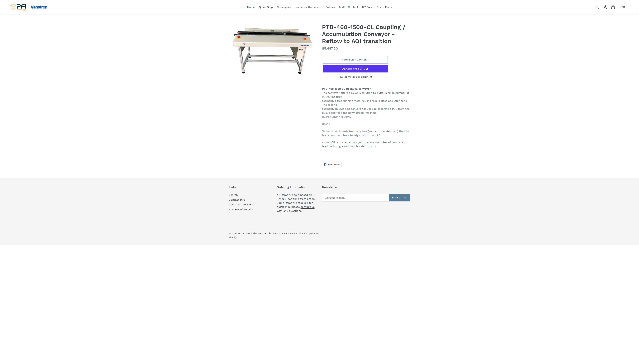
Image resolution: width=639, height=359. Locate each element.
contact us (308, 206)
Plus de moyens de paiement (355, 76)
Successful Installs (241, 209)
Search (233, 194)
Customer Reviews (241, 204)
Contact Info (237, 199)
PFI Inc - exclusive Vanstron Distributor (258, 233)
